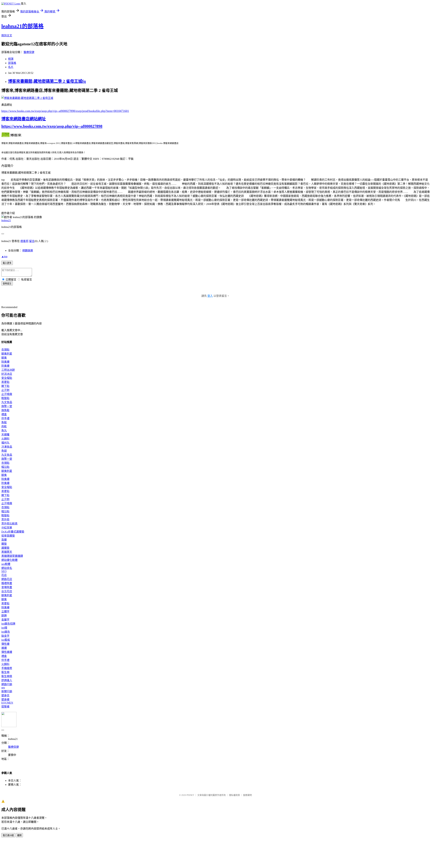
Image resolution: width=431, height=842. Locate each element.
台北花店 (6, 591)
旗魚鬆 (5, 410)
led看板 (5, 639)
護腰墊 (5, 547)
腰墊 (4, 543)
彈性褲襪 (6, 652)
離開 (19, 835)
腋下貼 (5, 386)
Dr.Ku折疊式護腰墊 (12, 531)
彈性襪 (5, 643)
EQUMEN (7, 702)
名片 (10, 67)
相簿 (10, 58)
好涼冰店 (6, 373)
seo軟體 (5, 564)
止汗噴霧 (6, 394)
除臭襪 (5, 361)
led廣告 (5, 631)
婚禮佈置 (6, 583)
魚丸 (4, 430)
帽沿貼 (5, 466)
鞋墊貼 (5, 398)
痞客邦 (24, 241)
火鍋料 (5, 438)
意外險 (5, 519)
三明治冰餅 (8, 369)
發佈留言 (7, 283)
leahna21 (6, 220)
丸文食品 (6, 402)
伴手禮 (5, 418)
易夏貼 (5, 382)
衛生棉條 (6, 676)
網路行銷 (6, 684)
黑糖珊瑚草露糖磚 (12, 555)
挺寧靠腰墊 (8, 535)
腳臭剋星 (6, 353)
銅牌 (4, 615)
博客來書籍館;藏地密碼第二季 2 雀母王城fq (47, 81)
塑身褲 (5, 699)
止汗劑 (5, 390)
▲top (4, 256)
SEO (4, 571)
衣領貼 (5, 349)
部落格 (12, 63)
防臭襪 (5, 365)
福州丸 (5, 442)
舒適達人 (6, 680)
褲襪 (4, 647)
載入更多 (7, 263)
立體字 (5, 611)
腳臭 (4, 357)
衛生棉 (5, 672)
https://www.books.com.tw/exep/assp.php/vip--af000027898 (51, 126)
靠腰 (4, 539)
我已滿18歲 (8, 835)
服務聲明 (247, 795)
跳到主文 (6, 35)
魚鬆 (4, 422)
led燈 (4, 627)
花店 (4, 575)
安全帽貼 (6, 378)
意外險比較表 (9, 523)
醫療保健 (29, 52)
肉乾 (4, 426)
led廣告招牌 (8, 623)
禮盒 (4, 414)
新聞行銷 (6, 691)
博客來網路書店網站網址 (23, 119)
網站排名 (6, 568)
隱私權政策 (234, 795)
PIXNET (190, 795)
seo (3, 687)
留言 (32, 241)
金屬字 (5, 619)
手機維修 (6, 668)
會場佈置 (6, 587)
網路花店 (6, 579)
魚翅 (4, 450)
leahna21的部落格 (22, 26)
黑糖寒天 (6, 551)
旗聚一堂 (6, 406)
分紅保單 (6, 527)
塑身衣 (5, 695)
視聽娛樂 (27, 250)
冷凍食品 (6, 446)
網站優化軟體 (9, 560)
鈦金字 (5, 635)
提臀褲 (5, 706)
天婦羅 (5, 434)
